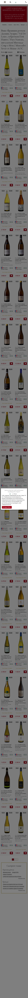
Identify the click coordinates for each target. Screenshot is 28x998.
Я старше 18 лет (7, 507)
